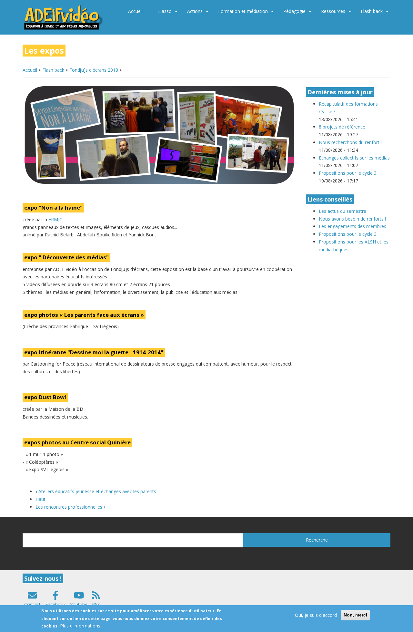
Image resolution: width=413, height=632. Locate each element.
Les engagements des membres (352, 226)
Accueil (135, 11)
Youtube (78, 604)
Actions (198, 13)
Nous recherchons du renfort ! (350, 142)
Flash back (375, 13)
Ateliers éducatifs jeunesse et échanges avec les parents (95, 491)
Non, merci (355, 614)
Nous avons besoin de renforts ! (352, 219)
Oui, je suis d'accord (316, 615)
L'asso (168, 13)
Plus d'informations (80, 626)
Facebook (55, 604)
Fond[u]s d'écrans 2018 (93, 70)
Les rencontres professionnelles (70, 507)
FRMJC (55, 219)
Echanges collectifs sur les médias (354, 158)
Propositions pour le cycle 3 (348, 173)
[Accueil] (64, 17)
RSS (96, 604)
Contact (32, 604)
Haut (40, 499)
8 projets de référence (342, 127)
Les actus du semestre (342, 211)
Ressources (337, 13)
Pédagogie (298, 13)
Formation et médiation (247, 13)
